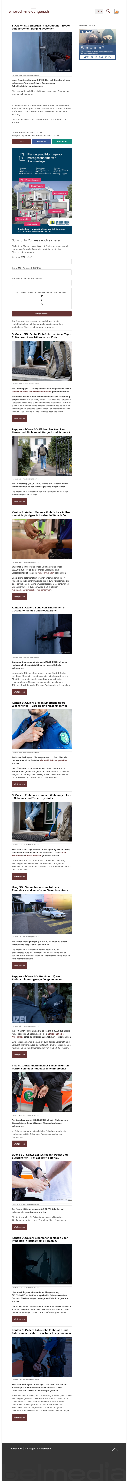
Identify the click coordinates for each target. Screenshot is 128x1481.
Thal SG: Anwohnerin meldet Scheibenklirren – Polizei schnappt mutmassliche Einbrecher (41, 1067)
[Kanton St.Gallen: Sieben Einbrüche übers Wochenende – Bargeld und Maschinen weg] (42, 729)
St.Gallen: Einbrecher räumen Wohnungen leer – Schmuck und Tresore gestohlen (41, 796)
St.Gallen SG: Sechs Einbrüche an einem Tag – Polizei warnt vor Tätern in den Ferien (41, 336)
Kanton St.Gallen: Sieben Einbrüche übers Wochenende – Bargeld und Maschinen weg (40, 704)
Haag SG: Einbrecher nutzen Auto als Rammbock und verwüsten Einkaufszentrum (40, 889)
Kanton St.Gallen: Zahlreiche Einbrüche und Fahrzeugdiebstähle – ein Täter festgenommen (41, 1331)
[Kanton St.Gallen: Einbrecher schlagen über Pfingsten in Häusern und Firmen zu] (42, 1264)
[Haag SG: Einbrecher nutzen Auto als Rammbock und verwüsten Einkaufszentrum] (42, 914)
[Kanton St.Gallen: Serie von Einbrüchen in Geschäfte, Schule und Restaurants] (42, 634)
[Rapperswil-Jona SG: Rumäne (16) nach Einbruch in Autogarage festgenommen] (42, 1003)
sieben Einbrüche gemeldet (53, 760)
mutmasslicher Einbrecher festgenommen (31, 590)
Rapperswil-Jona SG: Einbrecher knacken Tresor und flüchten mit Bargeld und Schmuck (41, 431)
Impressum (16, 1448)
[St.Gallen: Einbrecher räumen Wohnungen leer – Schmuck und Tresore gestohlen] (42, 822)
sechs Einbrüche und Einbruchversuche (31, 391)
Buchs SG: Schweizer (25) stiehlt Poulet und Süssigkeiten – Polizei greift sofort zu (40, 1156)
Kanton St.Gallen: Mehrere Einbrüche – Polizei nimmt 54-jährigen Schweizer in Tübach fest (41, 514)
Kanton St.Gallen (46, 573)
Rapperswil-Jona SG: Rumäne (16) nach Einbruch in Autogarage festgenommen (37, 978)
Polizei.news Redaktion (31, 75)
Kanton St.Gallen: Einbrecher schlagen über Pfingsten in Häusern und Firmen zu (40, 1239)
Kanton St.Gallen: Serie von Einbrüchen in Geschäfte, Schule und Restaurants (38, 609)
